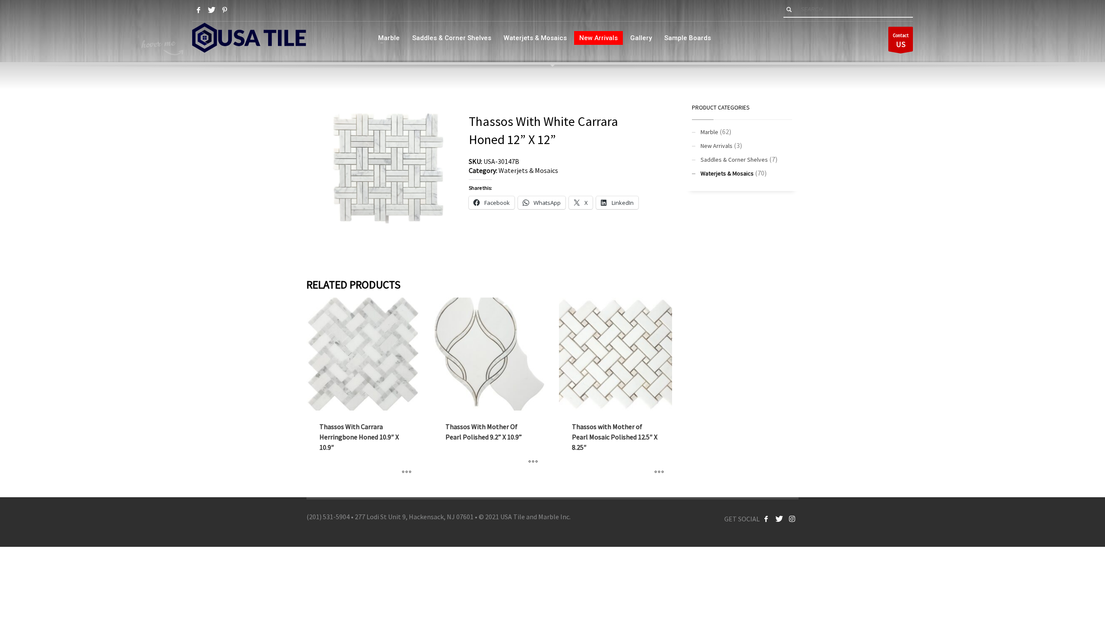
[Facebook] (198, 9)
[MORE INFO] (406, 472)
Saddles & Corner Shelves (734, 159)
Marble (709, 132)
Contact (901, 40)
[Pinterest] (224, 9)
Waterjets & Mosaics (528, 170)
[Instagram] (792, 518)
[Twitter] (211, 9)
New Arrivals (716, 146)
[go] (789, 9)
